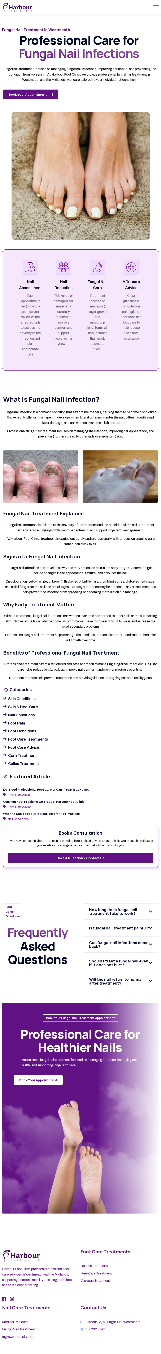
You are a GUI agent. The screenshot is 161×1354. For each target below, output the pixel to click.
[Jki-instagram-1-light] (12, 1299)
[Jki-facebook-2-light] (4, 1299)
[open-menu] (156, 7)
